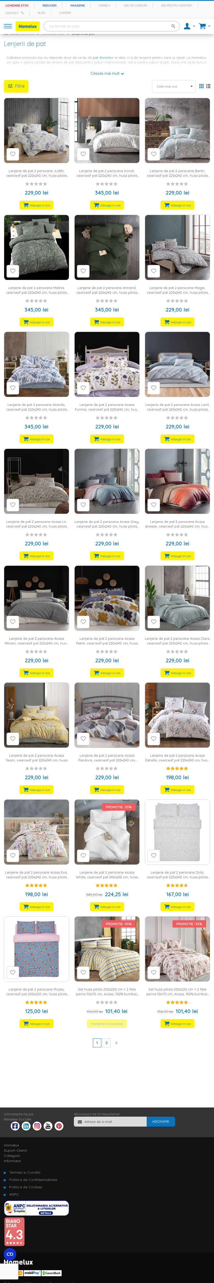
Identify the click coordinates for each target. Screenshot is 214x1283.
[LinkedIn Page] (26, 1129)
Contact (12, 13)
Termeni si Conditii (24, 1172)
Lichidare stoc (17, 5)
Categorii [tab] (12, 1155)
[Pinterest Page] (59, 1129)
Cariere (65, 13)
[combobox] (112, 26)
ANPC (14, 1194)
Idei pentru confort (177, 5)
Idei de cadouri (135, 5)
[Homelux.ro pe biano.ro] (14, 1245)
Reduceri (50, 5)
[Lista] (208, 86)
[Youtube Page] (48, 1129)
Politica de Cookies (25, 1187)
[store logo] (28, 26)
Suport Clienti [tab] (15, 1150)
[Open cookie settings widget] (10, 1254)
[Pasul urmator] (116, 1042)
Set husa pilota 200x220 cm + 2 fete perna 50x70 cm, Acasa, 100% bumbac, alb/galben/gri (107, 994)
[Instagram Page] (37, 1129)
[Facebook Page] (15, 1127)
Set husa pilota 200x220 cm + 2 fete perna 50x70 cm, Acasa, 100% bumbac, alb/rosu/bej (177, 994)
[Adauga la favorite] (13, 154)
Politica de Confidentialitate (33, 1179)
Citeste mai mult (105, 73)
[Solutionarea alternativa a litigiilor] (36, 1214)
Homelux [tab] (11, 1145)
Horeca (104, 5)
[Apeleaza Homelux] (23, 12)
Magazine (77, 5)
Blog (41, 13)
